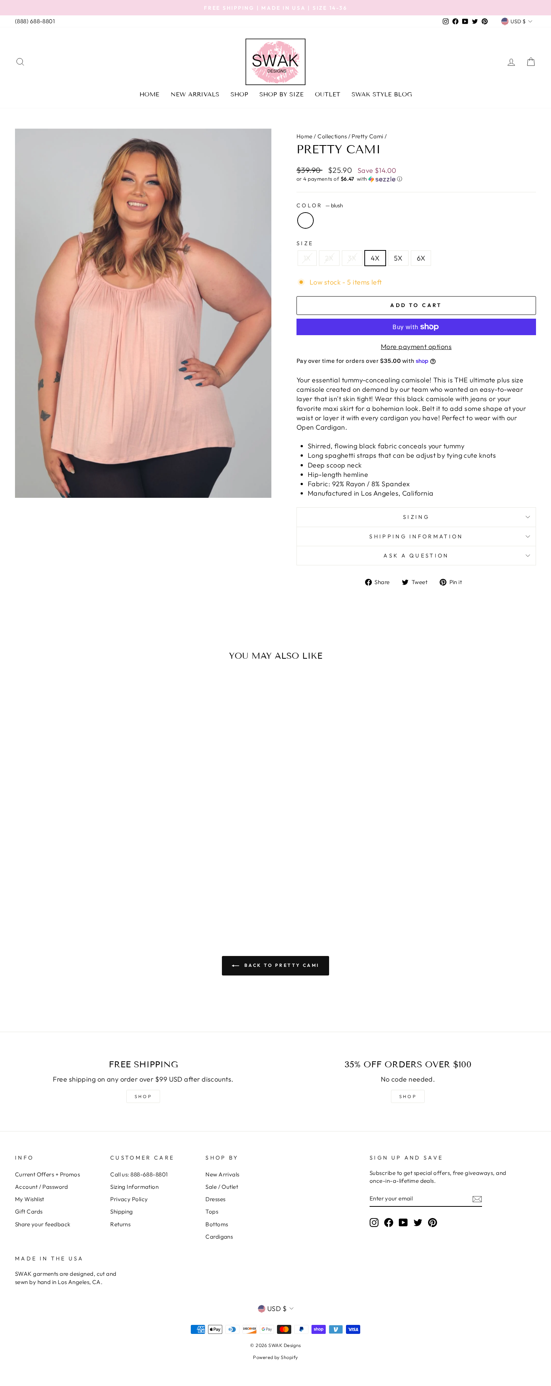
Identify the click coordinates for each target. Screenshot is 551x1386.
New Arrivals (195, 94)
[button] (416, 179)
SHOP (143, 1096)
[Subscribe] (477, 1199)
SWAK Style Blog (382, 94)
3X (352, 258)
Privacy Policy (129, 1199)
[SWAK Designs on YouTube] (403, 1222)
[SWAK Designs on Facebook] (388, 1222)
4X (375, 258)
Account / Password (41, 1186)
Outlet (327, 94)
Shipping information (416, 536)
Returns (120, 1224)
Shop (239, 94)
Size (304, 243)
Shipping (121, 1211)
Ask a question (416, 555)
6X (421, 258)
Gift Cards (29, 1211)
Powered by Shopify (275, 1357)
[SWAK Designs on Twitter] (417, 1222)
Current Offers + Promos (47, 1174)
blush (305, 220)
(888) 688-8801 (35, 21)
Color (319, 205)
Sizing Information (134, 1186)
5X (398, 258)
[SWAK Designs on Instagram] (374, 1222)
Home (149, 94)
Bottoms (216, 1224)
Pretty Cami (367, 136)
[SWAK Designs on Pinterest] (432, 1222)
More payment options (416, 346)
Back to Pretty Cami (280, 965)
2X (329, 258)
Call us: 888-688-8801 (139, 1174)
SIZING (416, 517)
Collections (332, 136)
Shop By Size (281, 94)
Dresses (215, 1199)
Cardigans (219, 1236)
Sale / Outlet (221, 1186)
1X (307, 258)
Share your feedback (42, 1224)
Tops (211, 1211)
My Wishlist (29, 1199)
